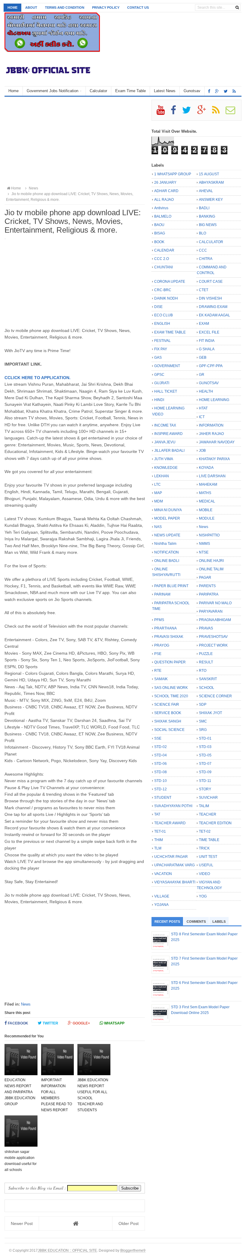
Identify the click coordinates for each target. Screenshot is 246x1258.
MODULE (206, 518)
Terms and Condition (64, 7)
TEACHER (207, 814)
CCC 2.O (161, 259)
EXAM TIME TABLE (170, 332)
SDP (202, 704)
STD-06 (160, 764)
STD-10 (160, 781)
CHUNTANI (163, 267)
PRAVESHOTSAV (213, 637)
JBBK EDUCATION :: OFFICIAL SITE (67, 1250)
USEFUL (206, 865)
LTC (157, 484)
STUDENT (162, 797)
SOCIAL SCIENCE (169, 730)
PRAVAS (206, 628)
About (31, 7)
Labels (219, 921)
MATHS (205, 493)
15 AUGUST (209, 174)
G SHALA (206, 349)
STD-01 (205, 738)
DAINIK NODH (166, 298)
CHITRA (205, 259)
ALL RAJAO (164, 200)
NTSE (203, 552)
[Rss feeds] (234, 91)
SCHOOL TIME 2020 (171, 696)
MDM (158, 501)
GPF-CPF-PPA (211, 366)
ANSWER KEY (211, 200)
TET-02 (205, 831)
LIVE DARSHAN (212, 476)
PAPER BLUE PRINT (171, 586)
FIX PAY (160, 349)
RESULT (206, 662)
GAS (158, 357)
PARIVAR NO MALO (215, 603)
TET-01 (160, 831)
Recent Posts (167, 921)
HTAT (203, 408)
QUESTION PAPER (170, 662)
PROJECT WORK (213, 645)
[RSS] (218, 112)
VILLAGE (161, 896)
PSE (157, 654)
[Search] (237, 7)
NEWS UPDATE (167, 535)
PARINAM (162, 594)
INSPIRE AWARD (168, 434)
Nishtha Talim (165, 544)
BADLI (204, 208)
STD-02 (160, 747)
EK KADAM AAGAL (214, 315)
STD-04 (160, 755)
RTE (157, 670)
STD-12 (160, 789)
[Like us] (209, 91)
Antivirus (161, 208)
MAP (158, 493)
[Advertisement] (74, 142)
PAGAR (205, 577)
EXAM (204, 323)
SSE (157, 738)
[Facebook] (176, 112)
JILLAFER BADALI (169, 450)
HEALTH (206, 391)
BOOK (159, 242)
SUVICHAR (208, 797)
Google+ (81, 1023)
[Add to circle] (217, 91)
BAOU (159, 225)
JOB (202, 450)
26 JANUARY (165, 182)
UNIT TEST (208, 857)
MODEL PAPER (167, 518)
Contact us (138, 7)
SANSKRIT (208, 679)
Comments (196, 921)
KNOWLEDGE (166, 468)
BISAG (159, 233)
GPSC (159, 375)
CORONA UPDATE (169, 281)
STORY (205, 789)
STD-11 (205, 781)
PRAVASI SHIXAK (168, 637)
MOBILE (205, 510)
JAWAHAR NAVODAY (217, 442)
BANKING (207, 216)
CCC (203, 250)
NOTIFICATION (166, 552)
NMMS (204, 544)
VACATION (163, 874)
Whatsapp (113, 1023)
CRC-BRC (162, 290)
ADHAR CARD (166, 191)
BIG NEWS (208, 225)
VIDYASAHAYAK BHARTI (174, 882)
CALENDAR (164, 250)
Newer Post (22, 1223)
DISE (158, 307)
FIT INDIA (206, 341)
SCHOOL (206, 688)
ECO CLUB (163, 315)
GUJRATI (161, 383)
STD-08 (160, 772)
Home (12, 7)
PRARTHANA (165, 628)
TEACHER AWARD (170, 823)
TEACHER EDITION (215, 823)
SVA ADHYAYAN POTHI (173, 806)
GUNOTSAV (209, 383)
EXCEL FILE (209, 332)
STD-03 (205, 747)
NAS (158, 527)
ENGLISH (162, 323)
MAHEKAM (208, 484)
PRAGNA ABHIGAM (215, 620)
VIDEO (204, 874)
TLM (157, 848)
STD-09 (205, 772)
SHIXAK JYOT (210, 713)
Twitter (50, 1023)
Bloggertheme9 (133, 1250)
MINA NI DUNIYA (168, 510)
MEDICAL (207, 501)
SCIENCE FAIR (166, 704)
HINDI (159, 400)
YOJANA (161, 905)
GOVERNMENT (167, 366)
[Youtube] (163, 112)
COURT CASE (211, 281)
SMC (203, 721)
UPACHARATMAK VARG (174, 865)
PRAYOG (161, 645)
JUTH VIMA (163, 459)
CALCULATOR (211, 242)
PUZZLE (206, 654)
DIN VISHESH (210, 298)
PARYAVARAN (211, 611)
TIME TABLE (209, 840)
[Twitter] (189, 112)
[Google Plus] (204, 112)
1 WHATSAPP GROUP (172, 174)
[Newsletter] (233, 112)
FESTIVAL (162, 341)
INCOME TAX (165, 425)
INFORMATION (211, 425)
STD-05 (205, 755)
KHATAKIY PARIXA (214, 459)
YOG (203, 896)
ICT (202, 417)
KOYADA (206, 468)
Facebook (17, 1023)
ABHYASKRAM (211, 182)
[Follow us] (226, 91)
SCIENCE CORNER (215, 696)
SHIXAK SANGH (167, 721)
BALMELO (162, 216)
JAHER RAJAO (211, 434)
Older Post (128, 1223)
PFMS (159, 620)
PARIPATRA (208, 594)
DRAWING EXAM (213, 307)
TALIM (204, 806)
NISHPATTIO (209, 535)
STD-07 (205, 764)
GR (201, 375)
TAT (157, 814)
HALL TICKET (165, 391)
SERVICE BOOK (167, 713)
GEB (202, 357)
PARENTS (207, 586)
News (26, 1004)
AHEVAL (206, 191)
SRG (203, 730)
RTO (202, 670)
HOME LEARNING (214, 400)
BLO (202, 233)
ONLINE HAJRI (211, 561)
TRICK (204, 848)
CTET (203, 290)
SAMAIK (161, 679)
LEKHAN (161, 476)
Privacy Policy (105, 7)
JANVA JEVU (165, 442)
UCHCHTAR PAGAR (171, 857)
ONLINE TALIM (211, 569)
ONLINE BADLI (166, 561)
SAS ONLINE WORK (171, 688)
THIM (158, 840)
